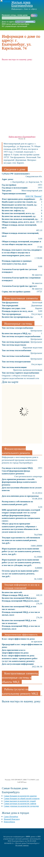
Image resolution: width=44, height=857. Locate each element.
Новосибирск (9, 821)
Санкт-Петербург (11, 816)
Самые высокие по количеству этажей (20, 801)
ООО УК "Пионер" (33, 196)
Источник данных (22, 845)
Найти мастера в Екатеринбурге (22, 136)
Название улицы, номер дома (15, 15)
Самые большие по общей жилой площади (21, 798)
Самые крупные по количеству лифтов (20, 803)
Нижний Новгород (12, 819)
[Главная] (5, 1)
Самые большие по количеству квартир (20, 795)
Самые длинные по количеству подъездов (21, 806)
